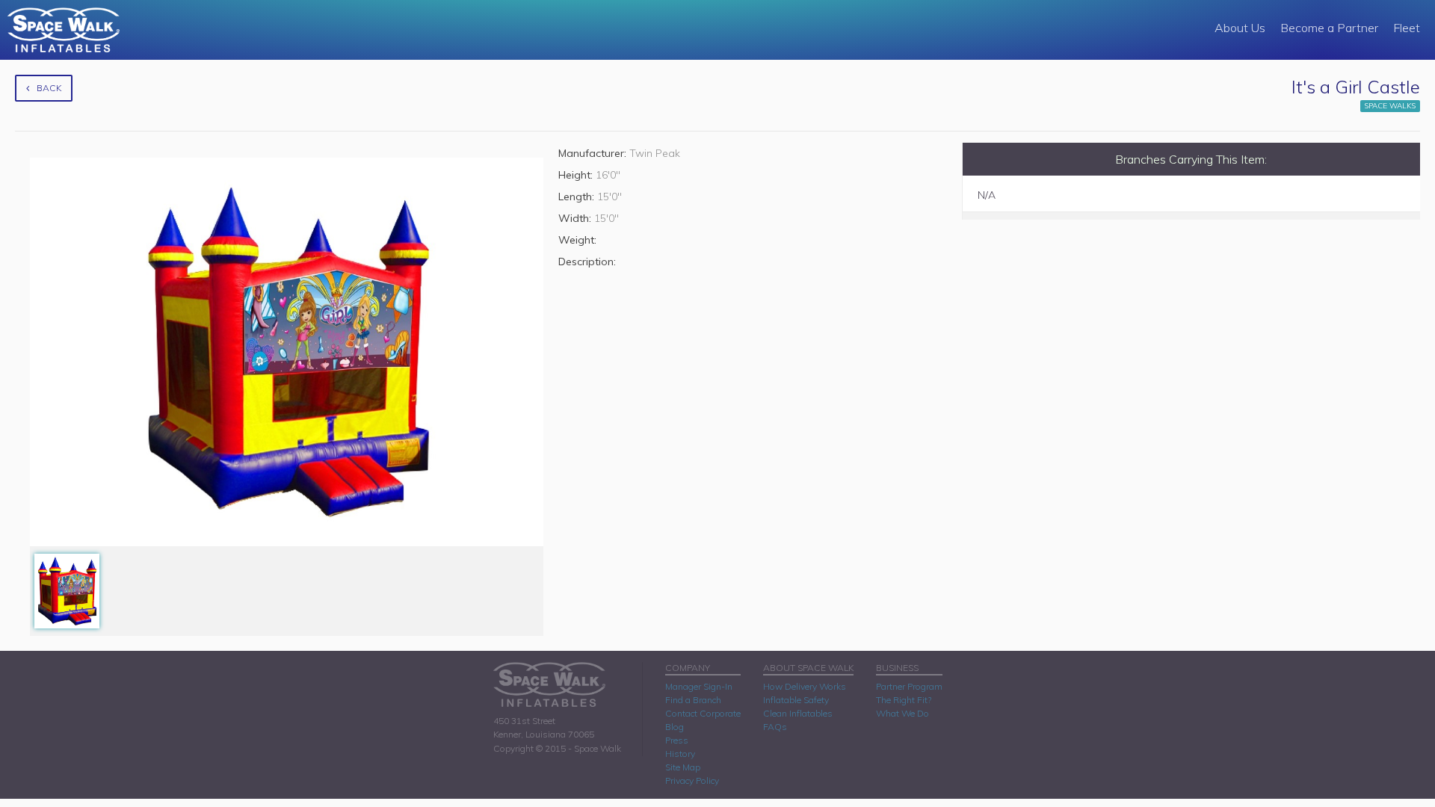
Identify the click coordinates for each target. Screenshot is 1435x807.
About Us (1240, 27)
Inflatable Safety (796, 699)
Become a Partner (1329, 27)
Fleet (1406, 27)
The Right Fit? (903, 699)
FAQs (775, 726)
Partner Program (909, 686)
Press (676, 740)
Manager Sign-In (698, 686)
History (680, 753)
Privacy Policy (692, 780)
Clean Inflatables (798, 713)
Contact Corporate (703, 713)
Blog (674, 726)
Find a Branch (693, 699)
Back (49, 87)
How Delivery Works (804, 686)
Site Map (682, 767)
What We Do (902, 713)
